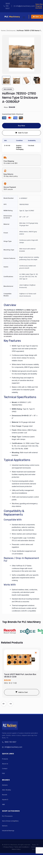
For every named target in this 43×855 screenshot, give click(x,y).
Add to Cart (23, 692)
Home (3, 30)
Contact (4, 768)
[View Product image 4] (36, 80)
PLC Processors (7, 816)
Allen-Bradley (6, 790)
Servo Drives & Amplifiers (10, 821)
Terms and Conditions (21, 847)
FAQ (3, 773)
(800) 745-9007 (8, 6)
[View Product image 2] (16, 80)
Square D (5, 799)
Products (5, 759)
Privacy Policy (8, 847)
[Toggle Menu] (24, 17)
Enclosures (11, 30)
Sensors (4, 826)
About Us (5, 764)
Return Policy (16, 849)
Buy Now (21, 125)
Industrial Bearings (8, 830)
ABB (3, 804)
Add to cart (23, 133)
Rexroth (4, 794)
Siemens (5, 785)
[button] (3, 703)
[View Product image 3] (26, 80)
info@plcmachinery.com (25, 6)
